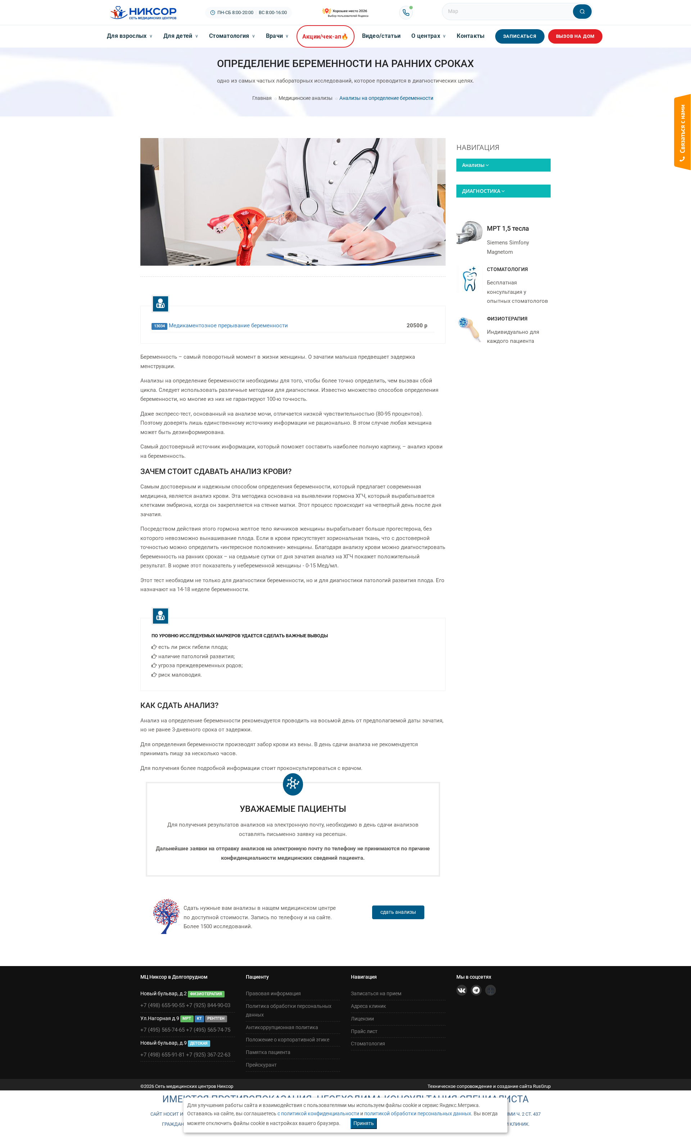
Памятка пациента (268, 1052)
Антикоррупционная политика (282, 1027)
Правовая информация (273, 993)
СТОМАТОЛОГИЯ (507, 269)
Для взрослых (130, 35)
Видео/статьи (381, 35)
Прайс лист (364, 1031)
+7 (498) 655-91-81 (162, 1054)
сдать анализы (398, 912)
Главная (262, 98)
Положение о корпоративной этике (287, 1039)
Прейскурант (261, 1065)
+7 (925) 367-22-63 (208, 1054)
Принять (363, 1123)
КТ (199, 1019)
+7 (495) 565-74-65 (162, 1030)
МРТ (186, 1019)
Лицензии (362, 1019)
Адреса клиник (368, 1006)
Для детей (180, 35)
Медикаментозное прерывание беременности (228, 325)
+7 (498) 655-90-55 (162, 1005)
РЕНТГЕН (216, 1019)
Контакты (470, 35)
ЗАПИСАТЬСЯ (520, 36)
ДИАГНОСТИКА (481, 190)
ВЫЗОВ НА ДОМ (575, 36)
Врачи (277, 35)
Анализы (473, 164)
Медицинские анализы (306, 98)
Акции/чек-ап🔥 (325, 36)
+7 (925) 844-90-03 (208, 1005)
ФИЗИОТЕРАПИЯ (507, 319)
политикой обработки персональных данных (417, 1113)
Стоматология (232, 35)
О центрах (428, 35)
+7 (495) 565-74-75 (208, 1030)
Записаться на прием (376, 993)
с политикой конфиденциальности (318, 1113)
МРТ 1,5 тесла (508, 228)
